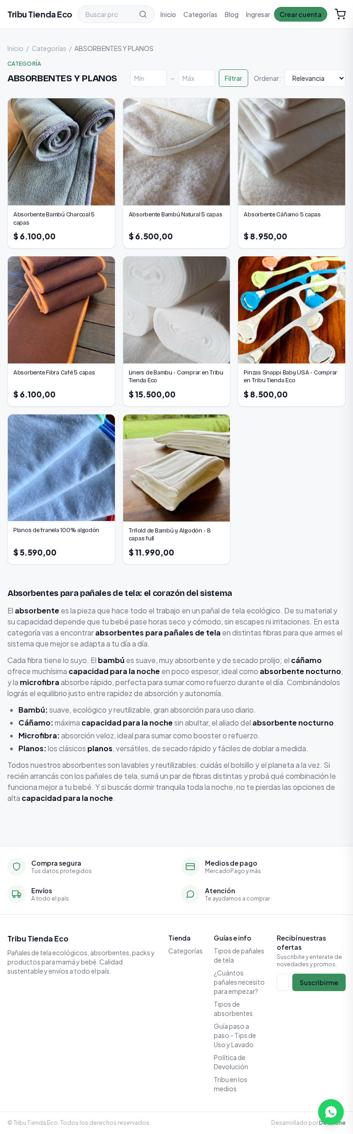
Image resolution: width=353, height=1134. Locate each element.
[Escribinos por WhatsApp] (331, 1112)
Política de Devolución (231, 1062)
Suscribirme (319, 982)
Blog (232, 14)
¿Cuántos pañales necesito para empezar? (239, 982)
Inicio (168, 14)
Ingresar (258, 14)
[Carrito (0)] (340, 14)
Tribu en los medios (230, 1084)
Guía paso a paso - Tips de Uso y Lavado (235, 1035)
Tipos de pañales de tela (239, 955)
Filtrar (233, 78)
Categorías (200, 14)
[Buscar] (142, 14)
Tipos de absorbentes (233, 1008)
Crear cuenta (300, 14)
